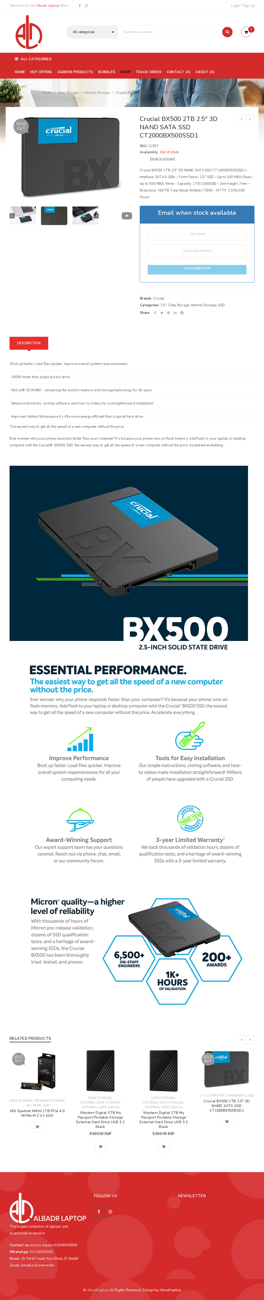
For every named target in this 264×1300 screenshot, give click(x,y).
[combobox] (91, 32)
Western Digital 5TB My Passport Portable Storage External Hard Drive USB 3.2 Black (100, 1119)
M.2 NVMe (34, 1105)
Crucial (158, 298)
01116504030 (41, 1252)
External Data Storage (100, 1103)
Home (47, 92)
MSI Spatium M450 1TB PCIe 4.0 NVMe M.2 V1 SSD (37, 1113)
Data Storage (68, 92)
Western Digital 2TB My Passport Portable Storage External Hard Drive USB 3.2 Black (163, 1119)
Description (28, 343)
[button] (100, 1147)
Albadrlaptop (98, 1290)
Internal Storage (97, 92)
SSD (221, 305)
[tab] (29, 343)
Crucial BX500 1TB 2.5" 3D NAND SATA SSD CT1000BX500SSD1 (227, 1106)
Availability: (149, 152)
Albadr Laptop (47, 5)
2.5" (163, 305)
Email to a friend (162, 159)
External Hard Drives (100, 1107)
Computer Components (226, 1096)
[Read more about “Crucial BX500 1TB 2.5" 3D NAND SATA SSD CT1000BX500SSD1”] (227, 1122)
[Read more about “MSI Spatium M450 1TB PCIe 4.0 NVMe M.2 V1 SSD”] (37, 1127)
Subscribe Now (197, 268)
